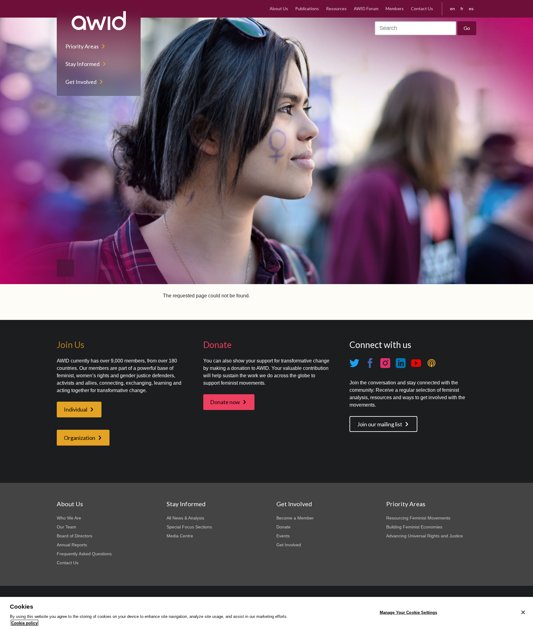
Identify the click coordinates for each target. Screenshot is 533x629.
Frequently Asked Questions (84, 553)
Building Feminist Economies (414, 526)
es (471, 8)
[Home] (99, 20)
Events (283, 535)
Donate (283, 526)
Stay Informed (82, 63)
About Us (279, 8)
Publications (307, 8)
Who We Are (69, 517)
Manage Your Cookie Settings (408, 612)
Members (395, 8)
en (452, 8)
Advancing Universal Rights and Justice (424, 535)
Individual (75, 409)
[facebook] (370, 363)
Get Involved (81, 81)
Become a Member (295, 517)
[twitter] (354, 363)
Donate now (225, 402)
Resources (336, 8)
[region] (266, 613)
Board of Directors (74, 535)
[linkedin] (401, 363)
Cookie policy (24, 622)
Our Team (66, 526)
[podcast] (431, 363)
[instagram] (385, 363)
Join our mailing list (379, 424)
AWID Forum (366, 8)
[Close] (523, 612)
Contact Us (422, 8)
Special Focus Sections (189, 526)
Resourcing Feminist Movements (418, 517)
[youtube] (416, 363)
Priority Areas (82, 46)
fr (462, 8)
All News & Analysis (185, 517)
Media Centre (180, 535)
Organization (79, 437)
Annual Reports (72, 544)
